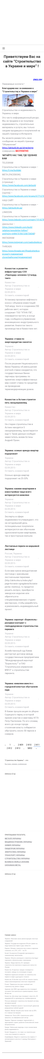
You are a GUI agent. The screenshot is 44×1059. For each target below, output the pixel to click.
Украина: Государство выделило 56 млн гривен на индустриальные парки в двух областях (21, 944)
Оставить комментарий (17, 295)
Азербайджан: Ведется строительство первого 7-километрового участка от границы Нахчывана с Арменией (21, 1039)
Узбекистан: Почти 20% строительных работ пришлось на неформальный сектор (19, 1016)
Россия (8, 553)
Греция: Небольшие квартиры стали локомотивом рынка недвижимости (21, 1028)
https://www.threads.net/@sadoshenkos (21, 251)
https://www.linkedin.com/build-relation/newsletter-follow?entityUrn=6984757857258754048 (18, 230)
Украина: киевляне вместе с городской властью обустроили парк (21, 686)
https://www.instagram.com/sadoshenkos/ (22, 242)
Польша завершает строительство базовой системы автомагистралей (22, 1002)
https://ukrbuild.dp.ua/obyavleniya (17, 147)
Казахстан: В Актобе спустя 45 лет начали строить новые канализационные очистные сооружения (21, 980)
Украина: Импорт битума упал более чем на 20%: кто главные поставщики (21, 1012)
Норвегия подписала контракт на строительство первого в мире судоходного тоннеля (20, 976)
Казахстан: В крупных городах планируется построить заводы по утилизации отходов (19, 971)
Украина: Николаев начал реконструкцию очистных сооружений (21, 940)
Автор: (17, 287)
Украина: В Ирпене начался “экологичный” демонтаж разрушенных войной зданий (22, 1007)
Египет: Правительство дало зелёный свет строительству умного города (19, 985)
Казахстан (10, 282)
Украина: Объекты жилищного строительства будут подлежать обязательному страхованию (21, 959)
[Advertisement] (22, 22)
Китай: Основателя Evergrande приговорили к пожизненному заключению (19, 954)
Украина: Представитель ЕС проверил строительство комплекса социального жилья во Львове (21, 965)
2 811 (37, 744)
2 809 (20, 744)
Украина (9, 346)
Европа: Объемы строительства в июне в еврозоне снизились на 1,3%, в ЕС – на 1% (21, 949)
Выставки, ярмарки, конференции (16, 764)
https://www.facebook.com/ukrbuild (19, 185)
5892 (29, 748)
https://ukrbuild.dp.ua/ (12, 208)
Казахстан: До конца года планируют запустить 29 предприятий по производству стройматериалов (21, 997)
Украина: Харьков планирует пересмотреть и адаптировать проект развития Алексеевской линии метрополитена (21, 1022)
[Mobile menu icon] (3, 48)
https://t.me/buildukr (11, 170)
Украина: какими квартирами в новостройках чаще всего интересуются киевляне (20, 491)
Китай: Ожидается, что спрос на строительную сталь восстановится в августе (20, 1033)
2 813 (17, 748)
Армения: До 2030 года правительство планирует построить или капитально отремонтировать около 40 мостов (21, 991)
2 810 (28, 744)
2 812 (9, 748)
